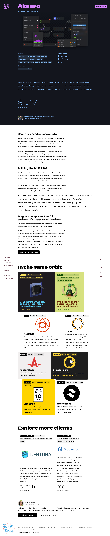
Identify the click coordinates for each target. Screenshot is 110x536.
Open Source (23, 354)
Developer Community (25, 277)
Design (28, 274)
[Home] (6, 6)
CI (30, 385)
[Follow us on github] (101, 272)
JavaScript (44, 62)
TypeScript (32, 59)
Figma (49, 62)
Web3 (66, 441)
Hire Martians (101, 6)
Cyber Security (22, 56)
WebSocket (40, 59)
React (32, 62)
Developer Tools (31, 56)
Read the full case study (28, 252)
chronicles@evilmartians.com (25, 527)
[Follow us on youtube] (101, 276)
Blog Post (22, 274)
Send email (46, 515)
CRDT (73, 315)
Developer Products (36, 274)
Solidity (22, 441)
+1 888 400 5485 (51, 527)
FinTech (31, 435)
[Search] (101, 259)
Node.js (26, 385)
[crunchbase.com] (61, 62)
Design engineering (23, 59)
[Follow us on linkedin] (101, 268)
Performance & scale (37, 382)
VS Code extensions (40, 438)
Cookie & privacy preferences (75, 529)
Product (27, 315)
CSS (37, 315)
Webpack (37, 62)
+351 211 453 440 (70, 527)
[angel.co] (58, 62)
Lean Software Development (65, 280)
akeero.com (62, 53)
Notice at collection (87, 529)
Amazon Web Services (24, 62)
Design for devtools (42, 56)
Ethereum (71, 441)
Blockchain (49, 438)
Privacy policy (65, 529)
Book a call (29, 515)
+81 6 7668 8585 (87, 527)
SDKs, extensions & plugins (27, 438)
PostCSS (32, 315)
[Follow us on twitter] (101, 263)
